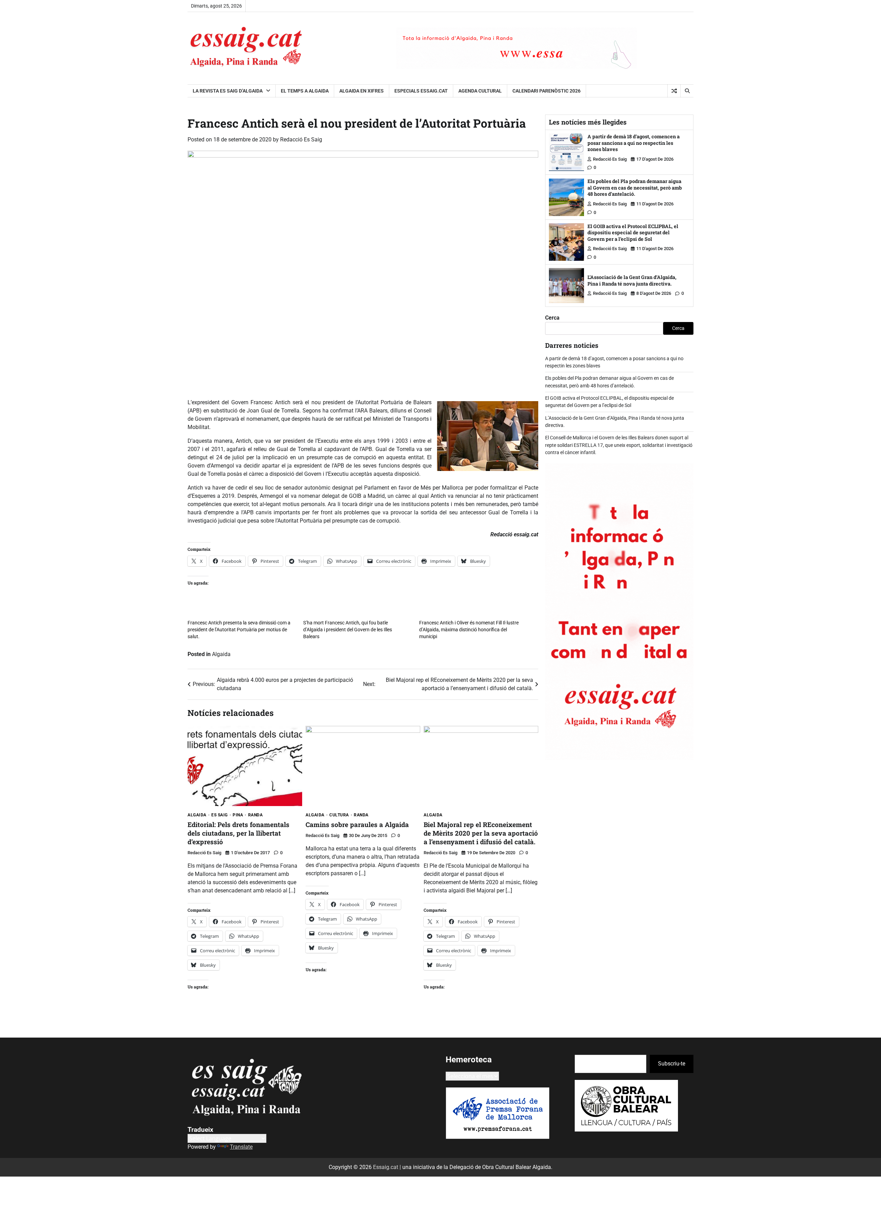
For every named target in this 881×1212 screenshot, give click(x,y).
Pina (238, 815)
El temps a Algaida (305, 91)
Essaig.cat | (387, 1167)
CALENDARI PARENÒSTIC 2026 (546, 91)
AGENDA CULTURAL (480, 91)
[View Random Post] (674, 90)
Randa (255, 815)
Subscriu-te (671, 1063)
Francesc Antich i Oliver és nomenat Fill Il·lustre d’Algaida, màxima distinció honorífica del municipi (469, 629)
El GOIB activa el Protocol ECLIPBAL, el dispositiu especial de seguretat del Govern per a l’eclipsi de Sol (632, 232)
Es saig (219, 815)
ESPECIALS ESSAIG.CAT (421, 91)
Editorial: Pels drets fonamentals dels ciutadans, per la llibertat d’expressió (238, 833)
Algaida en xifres (361, 91)
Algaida (221, 654)
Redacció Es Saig (301, 139)
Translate (241, 1147)
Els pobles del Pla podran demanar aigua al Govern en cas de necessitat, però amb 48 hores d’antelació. (634, 187)
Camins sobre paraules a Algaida (357, 824)
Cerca (552, 318)
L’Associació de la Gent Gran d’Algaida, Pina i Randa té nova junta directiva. (632, 280)
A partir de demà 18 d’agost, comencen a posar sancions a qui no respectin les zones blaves (633, 142)
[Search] (686, 90)
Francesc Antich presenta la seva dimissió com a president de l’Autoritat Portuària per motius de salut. (239, 629)
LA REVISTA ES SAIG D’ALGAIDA (228, 91)
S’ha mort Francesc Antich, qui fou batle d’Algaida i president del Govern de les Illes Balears (347, 629)
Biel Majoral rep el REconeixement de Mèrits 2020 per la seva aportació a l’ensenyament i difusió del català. (481, 833)
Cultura (339, 815)
